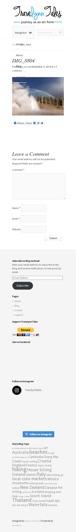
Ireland (18, 474)
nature (16, 487)
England (18, 465)
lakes (49, 474)
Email (16, 218)
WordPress (17, 525)
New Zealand (32, 487)
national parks (50, 483)
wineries (52, 505)
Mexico (53, 479)
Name (16, 208)
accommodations (20, 448)
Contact (20, 88)
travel (42, 501)
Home (19, 44)
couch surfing (29, 461)
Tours (35, 501)
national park (36, 483)
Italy (41, 474)
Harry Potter (45, 465)
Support (20, 77)
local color (21, 479)
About (19, 55)
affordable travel (36, 448)
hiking (19, 469)
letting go (58, 474)
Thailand (22, 500)
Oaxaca (51, 488)
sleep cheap (24, 496)
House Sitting (39, 470)
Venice (24, 505)
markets (39, 478)
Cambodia (36, 457)
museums (20, 483)
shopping (50, 492)
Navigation (21, 32)
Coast (17, 461)
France (31, 465)
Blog (18, 66)
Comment (18, 170)
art (46, 448)
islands (31, 475)
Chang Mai (50, 457)
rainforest (26, 492)
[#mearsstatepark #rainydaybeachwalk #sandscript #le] (38, 413)
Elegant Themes (32, 520)
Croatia (44, 461)
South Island (40, 496)
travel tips (53, 501)
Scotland (38, 492)
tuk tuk (16, 505)
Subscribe (22, 285)
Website (16, 229)
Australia (20, 452)
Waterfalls (38, 504)
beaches (38, 452)
